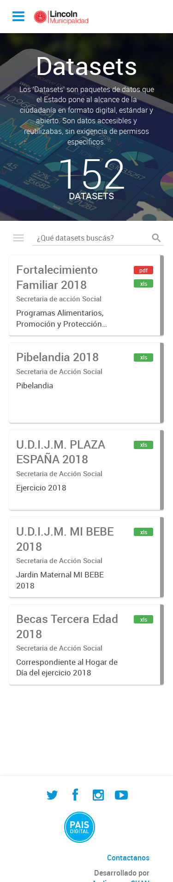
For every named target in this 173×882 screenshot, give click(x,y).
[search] (156, 238)
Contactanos (128, 858)
